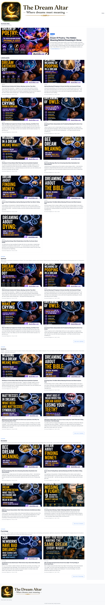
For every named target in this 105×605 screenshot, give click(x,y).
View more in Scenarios (78, 523)
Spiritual (3, 84)
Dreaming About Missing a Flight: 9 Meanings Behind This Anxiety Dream (62, 510)
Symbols (3, 161)
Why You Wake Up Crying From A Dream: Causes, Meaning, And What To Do (20, 124)
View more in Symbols (78, 433)
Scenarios (52, 35)
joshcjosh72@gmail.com (55, 48)
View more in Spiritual (78, 341)
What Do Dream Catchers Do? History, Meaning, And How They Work (18, 86)
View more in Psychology (78, 576)
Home (103, 13)
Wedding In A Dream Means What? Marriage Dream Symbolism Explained (20, 163)
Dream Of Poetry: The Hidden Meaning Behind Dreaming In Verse (65, 39)
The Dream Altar (5, 23)
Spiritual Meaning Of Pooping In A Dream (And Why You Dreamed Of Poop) (62, 86)
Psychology (4, 531)
